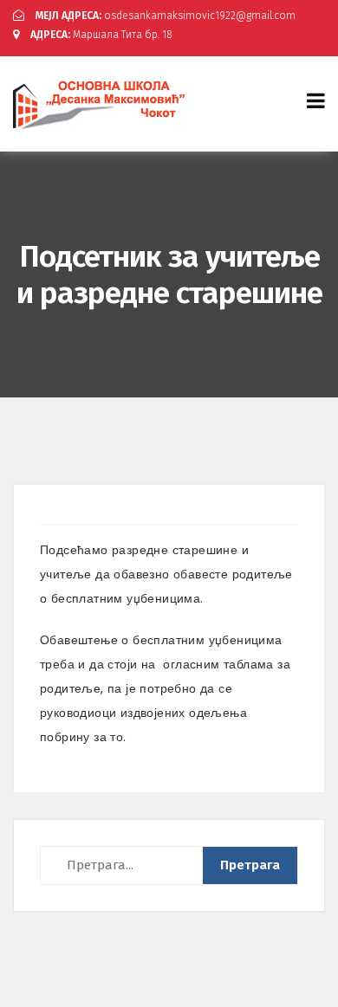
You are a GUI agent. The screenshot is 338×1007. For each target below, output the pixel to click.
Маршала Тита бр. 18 (101, 35)
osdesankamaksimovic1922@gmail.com (166, 16)
